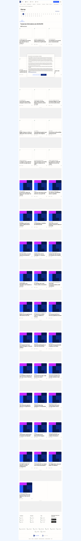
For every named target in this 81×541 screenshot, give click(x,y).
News (20, 6)
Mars (27, 6)
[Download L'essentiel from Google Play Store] (53, 522)
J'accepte (43, 74)
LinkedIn (38, 531)
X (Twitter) (44, 531)
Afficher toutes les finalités (36, 74)
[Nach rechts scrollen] (61, 4)
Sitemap (23, 6)
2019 (25, 6)
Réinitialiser (57, 11)
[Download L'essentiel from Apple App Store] (53, 519)
